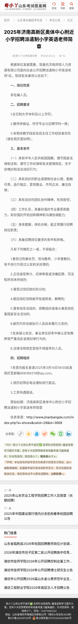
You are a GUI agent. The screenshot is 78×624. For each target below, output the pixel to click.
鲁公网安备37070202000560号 (54, 618)
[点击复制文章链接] (21, 434)
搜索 (71, 6)
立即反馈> (57, 473)
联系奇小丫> (47, 456)
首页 (7, 20)
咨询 (54, 6)
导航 (62, 6)
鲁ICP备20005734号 (19, 618)
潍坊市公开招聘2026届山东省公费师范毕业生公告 (40, 579)
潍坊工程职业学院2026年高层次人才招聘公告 (37, 588)
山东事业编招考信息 (29, 20)
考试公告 (54, 20)
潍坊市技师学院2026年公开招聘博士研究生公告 (38, 570)
